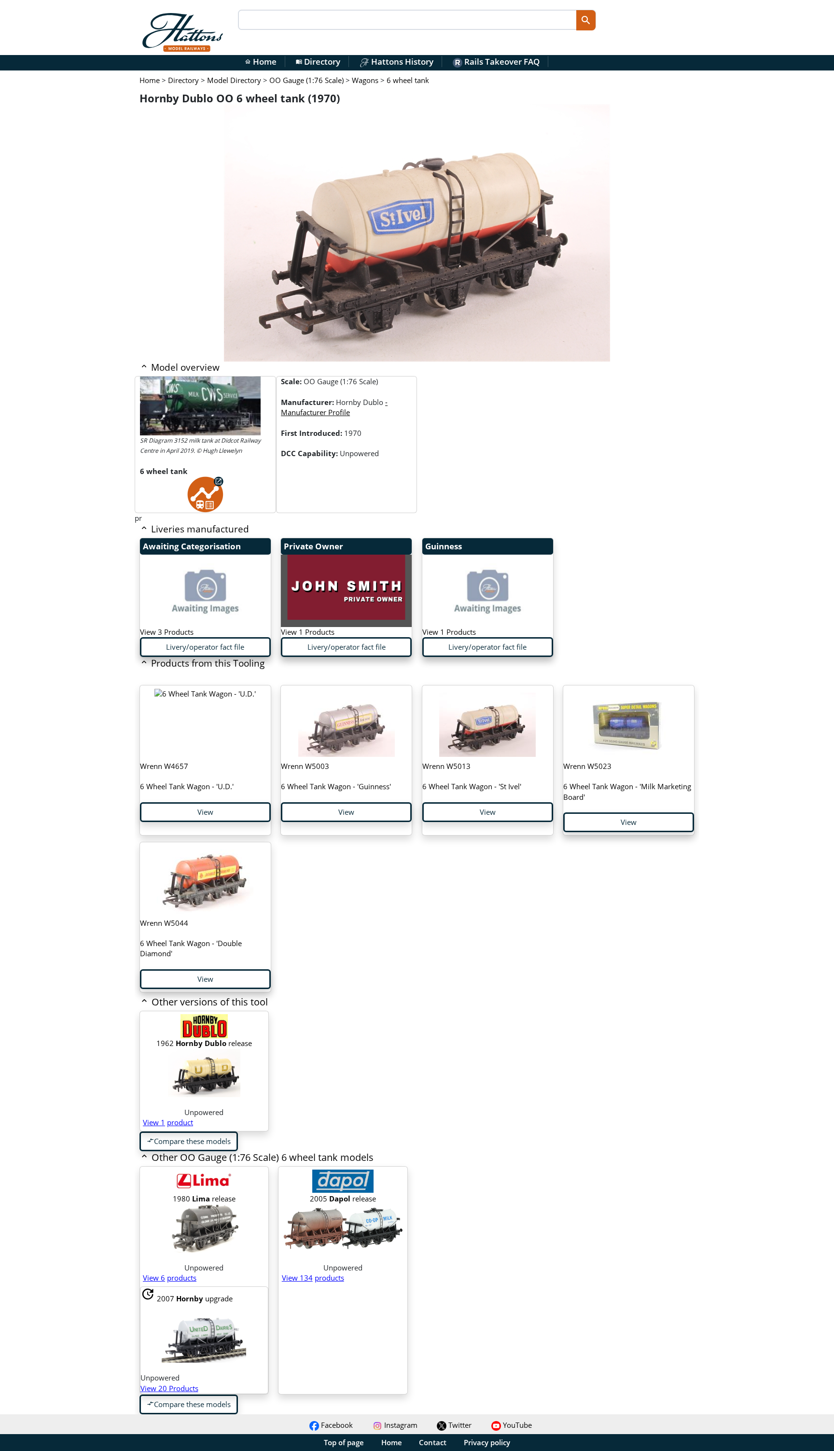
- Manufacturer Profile (334, 407)
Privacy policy (487, 1442)
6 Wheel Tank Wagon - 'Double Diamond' (191, 938)
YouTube (516, 1425)
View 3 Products (167, 632)
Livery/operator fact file (205, 647)
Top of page (344, 1442)
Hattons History (401, 61)
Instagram (399, 1425)
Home (261, 61)
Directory (318, 61)
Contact (432, 1442)
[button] (361, 1002)
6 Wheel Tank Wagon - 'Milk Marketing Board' (627, 781)
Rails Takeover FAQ (501, 61)
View (205, 812)
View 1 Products (307, 632)
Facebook (336, 1425)
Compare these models (189, 1141)
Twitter (459, 1425)
